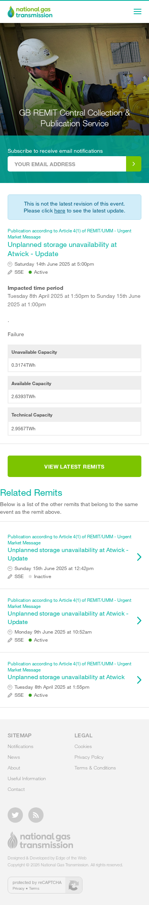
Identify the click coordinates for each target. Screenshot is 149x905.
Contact (16, 789)
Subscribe (133, 164)
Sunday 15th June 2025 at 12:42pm (54, 568)
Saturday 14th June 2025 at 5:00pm (54, 263)
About (14, 768)
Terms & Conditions (95, 768)
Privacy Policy (89, 757)
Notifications (20, 746)
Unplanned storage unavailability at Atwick (69, 670)
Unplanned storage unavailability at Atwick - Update (69, 242)
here (59, 210)
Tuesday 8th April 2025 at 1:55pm (52, 686)
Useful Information (27, 778)
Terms (34, 888)
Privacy (18, 888)
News (14, 757)
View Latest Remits (74, 466)
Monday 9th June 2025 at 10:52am (53, 631)
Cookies (83, 746)
